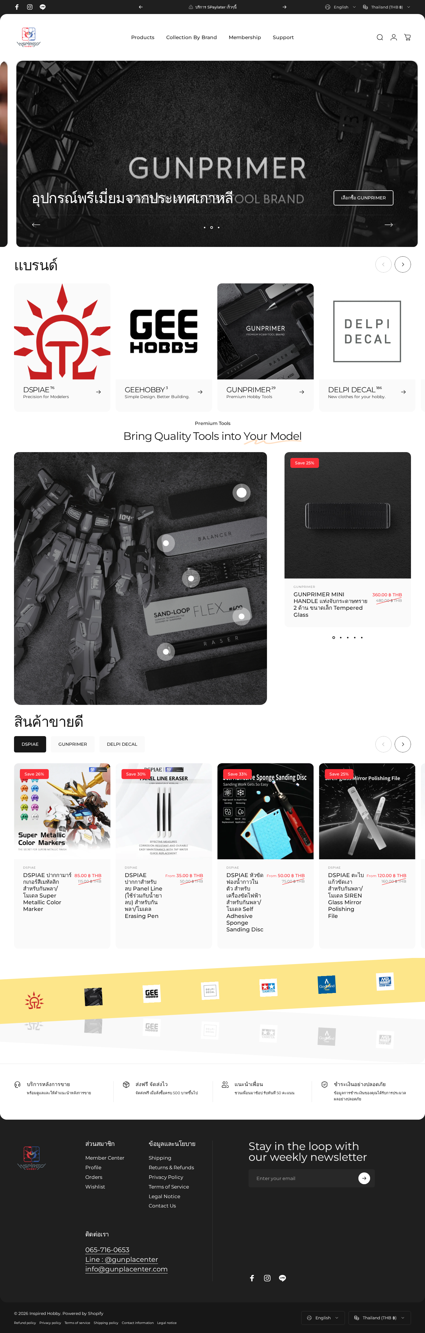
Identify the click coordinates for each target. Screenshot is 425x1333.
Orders (93, 1177)
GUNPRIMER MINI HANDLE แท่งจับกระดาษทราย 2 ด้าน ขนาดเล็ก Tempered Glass (330, 604)
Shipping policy (106, 1323)
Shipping (160, 1158)
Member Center (104, 1158)
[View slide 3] (347, 637)
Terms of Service (169, 1187)
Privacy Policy (166, 1177)
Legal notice (167, 1323)
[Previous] (140, 7)
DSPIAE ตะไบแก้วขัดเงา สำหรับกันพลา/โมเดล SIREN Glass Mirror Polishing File (346, 895)
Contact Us (162, 1206)
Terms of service (77, 1323)
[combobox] (341, 7)
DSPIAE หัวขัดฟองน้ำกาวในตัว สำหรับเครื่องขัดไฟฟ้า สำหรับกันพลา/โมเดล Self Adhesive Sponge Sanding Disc (244, 902)
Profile (93, 1167)
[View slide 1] (333, 637)
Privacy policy (50, 1323)
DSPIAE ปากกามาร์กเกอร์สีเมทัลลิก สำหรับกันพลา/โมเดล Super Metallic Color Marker (47, 892)
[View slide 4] (354, 637)
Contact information (138, 1323)
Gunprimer (304, 587)
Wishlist (95, 1187)
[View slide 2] (340, 637)
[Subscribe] (364, 1178)
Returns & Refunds (171, 1167)
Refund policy (25, 1323)
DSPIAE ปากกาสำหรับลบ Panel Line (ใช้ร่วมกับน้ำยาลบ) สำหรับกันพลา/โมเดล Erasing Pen (143, 895)
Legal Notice (164, 1196)
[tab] (30, 744)
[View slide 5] (361, 637)
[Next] (284, 7)
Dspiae (29, 867)
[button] (242, 493)
